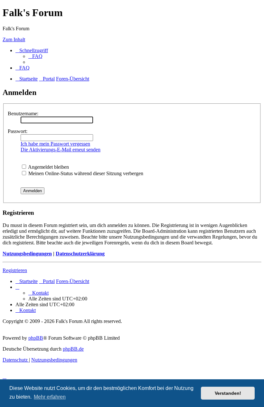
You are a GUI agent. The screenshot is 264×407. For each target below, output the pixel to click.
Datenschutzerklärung (80, 253)
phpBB (35, 338)
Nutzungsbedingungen (27, 253)
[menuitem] (35, 56)
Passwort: (17, 131)
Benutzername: (23, 113)
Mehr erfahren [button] (50, 397)
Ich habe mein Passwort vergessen (55, 144)
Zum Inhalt (14, 39)
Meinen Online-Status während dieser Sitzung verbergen (85, 173)
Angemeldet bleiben (48, 167)
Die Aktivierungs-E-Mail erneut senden (60, 149)
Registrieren (15, 270)
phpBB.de (73, 349)
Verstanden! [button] (228, 393)
